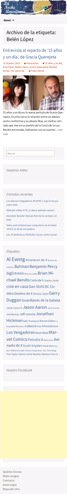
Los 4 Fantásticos (47, 326)
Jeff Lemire (27, 314)
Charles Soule (51, 280)
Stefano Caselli (17, 350)
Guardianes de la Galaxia (41, 300)
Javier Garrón (53, 308)
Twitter (16, 177)
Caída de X (36, 280)
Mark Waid (41, 333)
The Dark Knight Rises (33, 350)
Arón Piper (8, 67)
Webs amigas (11, 476)
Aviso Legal (10, 484)
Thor (44, 350)
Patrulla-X (35, 339)
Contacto (8, 480)
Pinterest (30, 177)
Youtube (23, 177)
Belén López (21, 67)
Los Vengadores (20, 332)
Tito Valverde (17, 70)
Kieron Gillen (47, 321)
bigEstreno (15, 273)
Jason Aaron (35, 307)
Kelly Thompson (31, 321)
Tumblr (37, 177)
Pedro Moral (37, 70)
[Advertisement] (33, 425)
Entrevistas (32, 63)
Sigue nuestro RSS (43, 177)
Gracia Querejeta (39, 67)
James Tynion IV (14, 307)
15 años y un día (53, 63)
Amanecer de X (36, 260)
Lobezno (31, 326)
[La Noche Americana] (33, 8)
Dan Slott (36, 286)
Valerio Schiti (25, 354)
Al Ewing (15, 259)
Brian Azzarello (30, 274)
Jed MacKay (12, 314)
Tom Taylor (12, 354)
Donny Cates (41, 293)
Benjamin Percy (43, 266)
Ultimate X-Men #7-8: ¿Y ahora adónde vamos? (30, 210)
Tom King (51, 350)
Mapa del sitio (11, 489)
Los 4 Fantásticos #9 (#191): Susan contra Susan (31, 234)
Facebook (9, 177)
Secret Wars (48, 345)
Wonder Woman (41, 354)
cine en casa (17, 286)
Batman (21, 266)
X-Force (54, 354)
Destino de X (23, 293)
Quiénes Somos (12, 471)
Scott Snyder (32, 345)
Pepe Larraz (48, 340)
